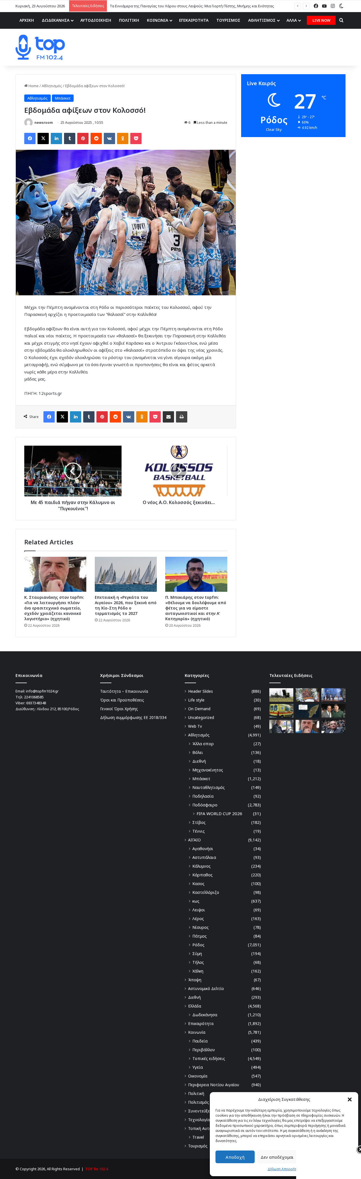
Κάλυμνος (201, 866)
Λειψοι (198, 909)
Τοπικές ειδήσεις (208, 1058)
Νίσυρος (200, 927)
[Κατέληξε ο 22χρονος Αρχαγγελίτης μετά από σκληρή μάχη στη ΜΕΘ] (281, 711)
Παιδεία (200, 1041)
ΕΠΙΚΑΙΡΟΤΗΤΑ (193, 20)
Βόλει (197, 752)
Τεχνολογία (199, 1119)
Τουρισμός (198, 1146)
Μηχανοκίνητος (207, 770)
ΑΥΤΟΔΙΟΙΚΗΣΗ (95, 20)
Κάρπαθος (202, 874)
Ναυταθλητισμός (208, 787)
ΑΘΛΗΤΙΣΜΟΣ (262, 20)
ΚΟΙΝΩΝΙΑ (157, 20)
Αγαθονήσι (202, 848)
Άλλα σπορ (203, 743)
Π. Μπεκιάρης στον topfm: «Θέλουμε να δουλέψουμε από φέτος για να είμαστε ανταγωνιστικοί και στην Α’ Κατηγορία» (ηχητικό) (195, 608)
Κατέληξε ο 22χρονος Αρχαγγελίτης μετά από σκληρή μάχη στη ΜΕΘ (169, 5)
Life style (196, 700)
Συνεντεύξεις (200, 1111)
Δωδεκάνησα (204, 1014)
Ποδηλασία (202, 796)
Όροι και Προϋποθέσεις (122, 700)
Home (33, 85)
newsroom (43, 122)
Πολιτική (196, 1093)
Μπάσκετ (63, 98)
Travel (198, 1137)
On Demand (199, 708)
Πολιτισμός (198, 1102)
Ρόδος (198, 944)
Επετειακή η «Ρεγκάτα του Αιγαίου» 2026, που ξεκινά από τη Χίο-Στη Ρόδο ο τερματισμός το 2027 (126, 605)
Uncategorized (201, 717)
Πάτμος (199, 936)
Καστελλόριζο (205, 892)
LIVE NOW (321, 20)
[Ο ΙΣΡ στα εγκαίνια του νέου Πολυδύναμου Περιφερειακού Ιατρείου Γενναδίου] (333, 711)
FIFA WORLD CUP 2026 (219, 813)
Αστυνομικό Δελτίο (206, 988)
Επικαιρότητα (200, 1023)
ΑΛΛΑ (292, 20)
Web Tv (195, 726)
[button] (350, 1099)
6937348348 (36, 702)
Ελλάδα (194, 1006)
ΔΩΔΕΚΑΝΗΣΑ (55, 20)
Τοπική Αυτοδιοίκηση (208, 1128)
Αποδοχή (235, 1157)
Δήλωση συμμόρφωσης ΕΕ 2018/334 (133, 717)
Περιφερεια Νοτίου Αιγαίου (213, 1084)
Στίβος (199, 822)
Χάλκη (197, 971)
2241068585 (34, 697)
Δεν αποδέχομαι (277, 1157)
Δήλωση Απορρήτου (284, 1169)
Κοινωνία (196, 1032)
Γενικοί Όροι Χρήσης (119, 708)
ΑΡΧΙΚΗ (26, 20)
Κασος (198, 883)
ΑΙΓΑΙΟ (194, 840)
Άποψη (194, 979)
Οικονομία (197, 1076)
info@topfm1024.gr (42, 691)
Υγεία (197, 1067)
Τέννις (198, 831)
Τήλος (198, 962)
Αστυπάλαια (204, 857)
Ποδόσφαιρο (204, 805)
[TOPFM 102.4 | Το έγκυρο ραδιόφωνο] (40, 47)
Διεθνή (199, 761)
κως (195, 901)
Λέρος (198, 918)
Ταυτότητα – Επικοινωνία (124, 691)
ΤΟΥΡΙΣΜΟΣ (228, 20)
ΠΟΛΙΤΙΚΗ (129, 20)
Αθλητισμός (52, 85)
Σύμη (197, 953)
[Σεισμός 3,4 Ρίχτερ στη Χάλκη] (308, 711)
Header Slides (200, 691)
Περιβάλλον (203, 1049)
